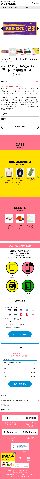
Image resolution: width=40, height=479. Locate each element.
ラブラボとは (5, 405)
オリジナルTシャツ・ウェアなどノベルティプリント (23, 474)
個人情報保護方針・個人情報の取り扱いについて (15, 400)
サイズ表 (4, 114)
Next (38, 29)
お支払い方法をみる (20, 334)
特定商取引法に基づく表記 (20, 472)
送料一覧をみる (20, 384)
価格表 (3, 119)
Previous (2, 29)
